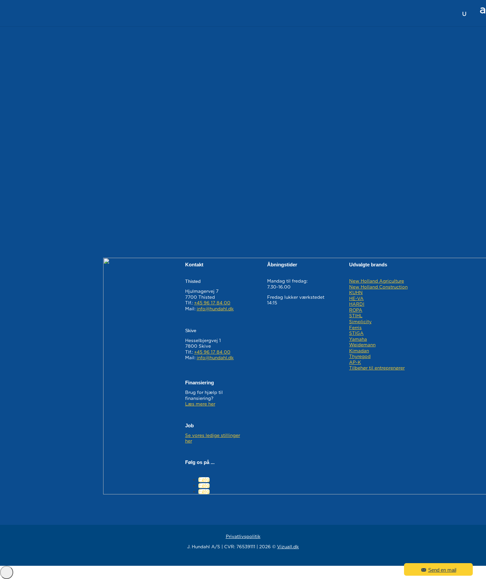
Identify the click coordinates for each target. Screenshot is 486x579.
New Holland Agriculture (376, 281)
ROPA (355, 310)
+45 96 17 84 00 (212, 303)
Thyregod (360, 356)
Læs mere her (200, 404)
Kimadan (359, 351)
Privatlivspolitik (243, 536)
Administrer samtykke (6, 572)
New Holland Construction (378, 287)
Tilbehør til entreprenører (377, 368)
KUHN (356, 292)
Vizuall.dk (288, 547)
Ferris (355, 328)
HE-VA (356, 298)
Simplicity (360, 322)
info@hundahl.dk (215, 309)
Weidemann (362, 345)
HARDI (356, 304)
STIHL (355, 316)
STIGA (356, 333)
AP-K (355, 362)
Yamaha (358, 339)
